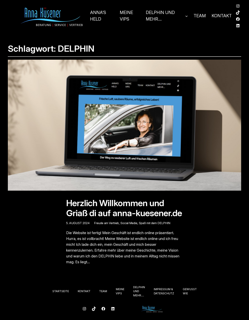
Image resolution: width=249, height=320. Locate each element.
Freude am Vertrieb (106, 223)
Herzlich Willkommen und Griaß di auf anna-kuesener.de (124, 208)
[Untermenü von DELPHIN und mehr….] (186, 16)
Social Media (128, 223)
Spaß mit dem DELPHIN (154, 223)
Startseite (60, 291)
